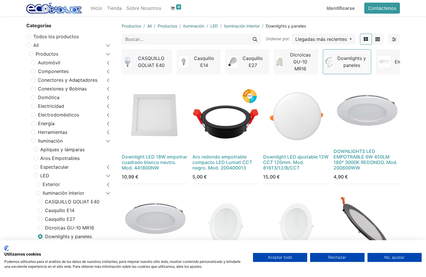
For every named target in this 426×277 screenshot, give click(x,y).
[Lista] (378, 39)
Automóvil (49, 62)
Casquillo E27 (60, 219)
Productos (47, 54)
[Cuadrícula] (366, 39)
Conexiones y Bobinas (62, 89)
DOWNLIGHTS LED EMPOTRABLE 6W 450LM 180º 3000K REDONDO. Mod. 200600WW (366, 159)
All (36, 45)
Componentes (53, 71)
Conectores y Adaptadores (67, 80)
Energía (46, 123)
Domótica (48, 97)
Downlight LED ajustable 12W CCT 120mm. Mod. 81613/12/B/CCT (296, 162)
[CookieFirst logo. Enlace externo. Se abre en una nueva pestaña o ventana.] (6, 248)
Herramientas (52, 132)
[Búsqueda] (255, 39)
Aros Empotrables (60, 158)
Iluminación (50, 141)
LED (44, 175)
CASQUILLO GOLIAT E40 (72, 202)
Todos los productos (56, 36)
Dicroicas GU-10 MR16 (69, 228)
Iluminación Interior (63, 193)
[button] (324, 39)
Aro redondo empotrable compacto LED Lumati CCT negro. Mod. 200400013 (222, 162)
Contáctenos (382, 8)
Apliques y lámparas (62, 149)
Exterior (51, 184)
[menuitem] (96, 8)
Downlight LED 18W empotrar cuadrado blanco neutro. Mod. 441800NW (154, 162)
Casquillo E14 (59, 210)
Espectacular (54, 167)
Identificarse (341, 8)
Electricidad (51, 106)
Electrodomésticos (58, 115)
